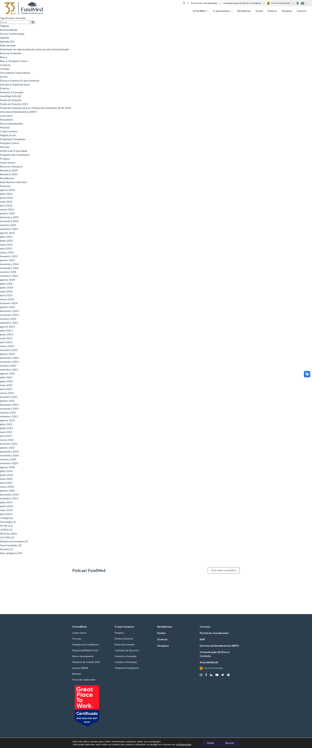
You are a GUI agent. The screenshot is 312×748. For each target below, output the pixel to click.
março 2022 (7, 392)
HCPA (3, 525)
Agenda (4, 37)
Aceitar (210, 743)
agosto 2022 (7, 373)
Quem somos (79, 632)
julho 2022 (6, 377)
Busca (3, 57)
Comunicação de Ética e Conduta (242, 3)
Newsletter (6, 119)
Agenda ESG (7, 41)
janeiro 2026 (7, 213)
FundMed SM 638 (10, 96)
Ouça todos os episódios (223, 570)
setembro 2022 (9, 369)
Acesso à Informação (12, 33)
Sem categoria (8, 553)
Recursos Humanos (11, 166)
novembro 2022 (9, 361)
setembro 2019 (9, 498)
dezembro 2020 (9, 451)
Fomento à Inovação (11, 92)
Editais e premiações (12, 541)
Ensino (259, 10)
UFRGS (4, 529)
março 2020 (7, 486)
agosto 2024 (7, 279)
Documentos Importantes (15, 72)
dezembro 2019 (9, 494)
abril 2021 (6, 435)
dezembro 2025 (9, 217)
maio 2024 (6, 291)
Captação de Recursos (127, 650)
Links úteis (6, 115)
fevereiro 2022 (9, 396)
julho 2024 (6, 283)
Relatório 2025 (9, 174)
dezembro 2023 (9, 310)
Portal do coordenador (204, 3)
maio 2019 (6, 510)
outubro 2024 (8, 271)
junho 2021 (6, 428)
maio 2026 (6, 201)
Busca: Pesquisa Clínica (13, 60)
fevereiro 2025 (9, 256)
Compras (5, 64)
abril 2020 (6, 482)
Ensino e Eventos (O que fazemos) (19, 80)
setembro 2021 (9, 416)
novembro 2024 (9, 267)
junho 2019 (6, 506)
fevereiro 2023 (9, 349)
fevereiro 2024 (9, 303)
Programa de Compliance (15, 154)
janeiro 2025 (7, 260)
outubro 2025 (8, 224)
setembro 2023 (9, 322)
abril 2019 (6, 513)
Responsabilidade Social (85, 650)
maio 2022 (6, 385)
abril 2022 (6, 389)
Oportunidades (9, 545)
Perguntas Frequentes (13, 139)
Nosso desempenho (11, 123)
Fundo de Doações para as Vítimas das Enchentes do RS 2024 (35, 107)
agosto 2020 (7, 467)
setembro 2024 (9, 275)
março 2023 (7, 346)
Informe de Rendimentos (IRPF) (18, 111)
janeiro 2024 (7, 307)
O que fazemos (9, 131)
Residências (244, 10)
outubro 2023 (8, 318)
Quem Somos (7, 162)
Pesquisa (287, 10)
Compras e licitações (126, 662)
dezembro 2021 (9, 404)
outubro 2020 (8, 459)
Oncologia (6, 521)
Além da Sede (8, 45)
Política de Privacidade (13, 150)
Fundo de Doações (10, 100)
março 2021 (7, 439)
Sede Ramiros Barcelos (13, 182)
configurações (183, 744)
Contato (302, 10)
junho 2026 (6, 197)
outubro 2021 (8, 412)
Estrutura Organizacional (15, 84)
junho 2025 (6, 240)
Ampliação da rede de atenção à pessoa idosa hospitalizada (34, 49)
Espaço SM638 (80, 667)
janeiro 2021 (7, 447)
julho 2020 (6, 471)
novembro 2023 (9, 314)
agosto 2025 (7, 232)
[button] (33, 22)
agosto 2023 (7, 326)
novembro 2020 (9, 455)
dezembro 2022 (9, 357)
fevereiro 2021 (9, 443)
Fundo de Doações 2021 (14, 103)
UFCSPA (5, 537)
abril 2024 (6, 295)
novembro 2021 (9, 408)
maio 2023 (6, 338)
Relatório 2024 (9, 170)
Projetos (5, 158)
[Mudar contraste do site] (297, 3)
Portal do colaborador (83, 679)
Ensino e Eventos (124, 638)
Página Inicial (8, 135)
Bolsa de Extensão (10, 53)
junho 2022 (6, 381)
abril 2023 (6, 342)
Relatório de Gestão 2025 (86, 662)
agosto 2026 (7, 189)
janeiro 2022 (7, 400)
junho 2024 (6, 287)
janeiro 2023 (7, 353)
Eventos (272, 10)
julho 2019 (6, 502)
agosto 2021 (7, 420)
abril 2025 (6, 248)
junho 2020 (6, 474)
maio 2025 (6, 244)
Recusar (229, 743)
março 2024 (7, 299)
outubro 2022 (8, 365)
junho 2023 (6, 334)
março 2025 (7, 252)
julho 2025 (6, 236)
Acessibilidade (8, 29)
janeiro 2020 (7, 490)
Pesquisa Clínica (9, 142)
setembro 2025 (9, 228)
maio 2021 (6, 431)
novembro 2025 (9, 221)
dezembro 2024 (9, 264)
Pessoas (5, 146)
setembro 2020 (9, 463)
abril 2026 (6, 205)
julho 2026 (6, 193)
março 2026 (7, 209)
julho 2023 (6, 330)
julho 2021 (6, 424)
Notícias (5, 127)
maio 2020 (6, 478)
